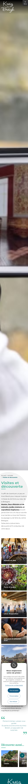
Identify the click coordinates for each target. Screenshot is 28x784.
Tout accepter (14, 690)
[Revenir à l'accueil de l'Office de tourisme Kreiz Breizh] (14, 7)
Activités (10, 475)
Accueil (3, 475)
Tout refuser (13, 701)
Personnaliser (14, 696)
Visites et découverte (10, 477)
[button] (22, 755)
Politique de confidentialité (14, 685)
